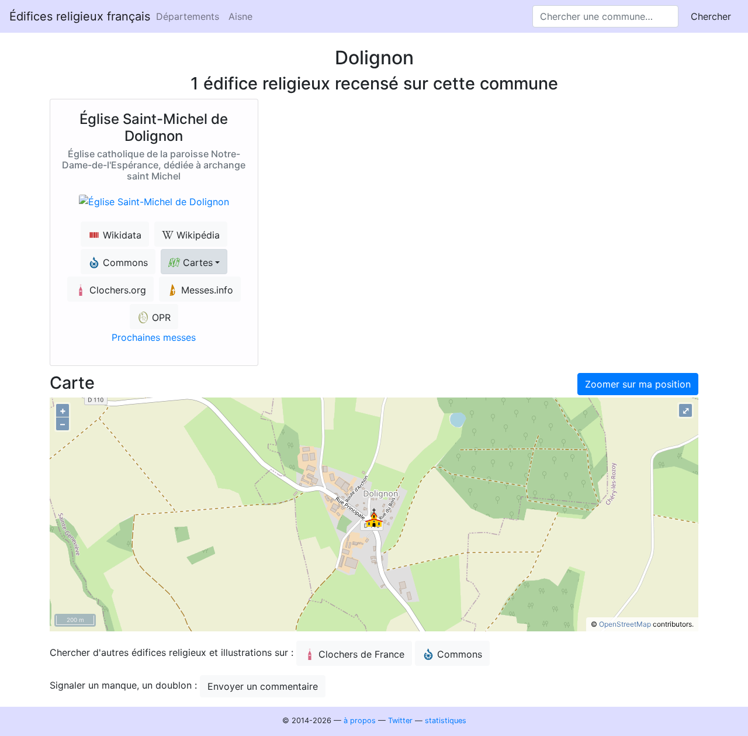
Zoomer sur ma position (638, 384)
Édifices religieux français (79, 16)
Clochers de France (361, 654)
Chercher (711, 16)
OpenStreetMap (625, 624)
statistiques (445, 720)
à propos (360, 720)
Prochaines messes (154, 337)
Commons (459, 654)
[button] (194, 261)
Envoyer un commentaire (262, 686)
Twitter (400, 720)
